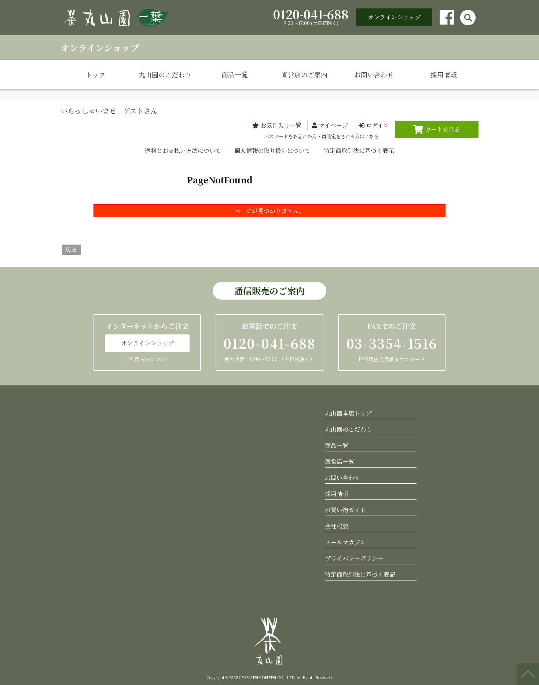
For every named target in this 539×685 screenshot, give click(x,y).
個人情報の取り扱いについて (272, 150)
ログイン (377, 125)
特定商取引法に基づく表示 (359, 150)
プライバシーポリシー (354, 558)
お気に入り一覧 (280, 125)
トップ (95, 74)
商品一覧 (234, 74)
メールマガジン (345, 542)
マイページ (333, 125)
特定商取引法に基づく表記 (360, 574)
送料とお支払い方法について (183, 150)
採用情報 (443, 74)
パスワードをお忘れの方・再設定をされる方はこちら (321, 136)
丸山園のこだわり (165, 74)
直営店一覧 (339, 461)
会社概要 (336, 526)
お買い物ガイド (345, 510)
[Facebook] (447, 17)
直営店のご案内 (304, 74)
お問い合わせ (374, 74)
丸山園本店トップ (348, 413)
